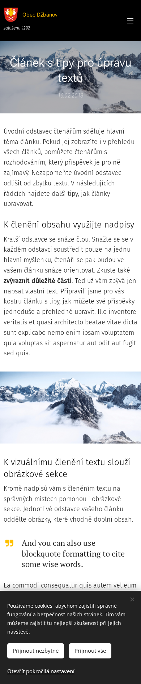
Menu (130, 20)
